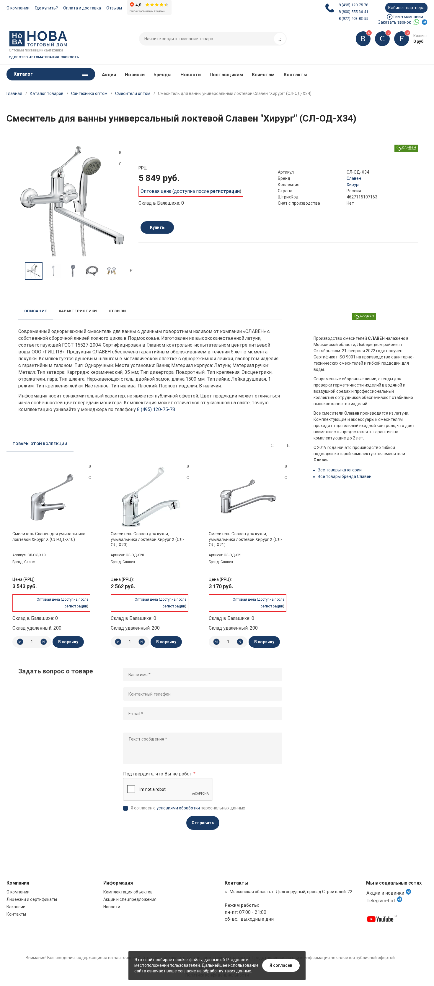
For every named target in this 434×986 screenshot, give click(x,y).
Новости (190, 74)
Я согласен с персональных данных (188, 808)
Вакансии (15, 906)
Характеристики (78, 311)
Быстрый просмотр (52, 497)
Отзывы (114, 8)
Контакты (296, 74)
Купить (157, 227)
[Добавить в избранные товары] (89, 477)
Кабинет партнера (406, 7)
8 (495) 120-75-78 (353, 5)
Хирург (353, 184)
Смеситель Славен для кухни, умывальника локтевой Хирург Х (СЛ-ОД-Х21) (245, 539)
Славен (354, 178)
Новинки (135, 74)
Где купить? (46, 8)
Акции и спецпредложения (129, 899)
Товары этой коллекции (39, 444)
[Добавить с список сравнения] (89, 466)
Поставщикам (226, 74)
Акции (109, 74)
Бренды (163, 74)
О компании (18, 8)
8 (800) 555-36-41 (353, 11)
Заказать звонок (394, 22)
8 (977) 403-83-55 (353, 18)
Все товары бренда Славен (344, 476)
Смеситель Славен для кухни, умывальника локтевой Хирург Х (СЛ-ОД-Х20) (147, 539)
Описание (35, 311)
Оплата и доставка (82, 8)
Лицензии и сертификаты (31, 899)
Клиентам (263, 74)
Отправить (203, 822)
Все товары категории (340, 470)
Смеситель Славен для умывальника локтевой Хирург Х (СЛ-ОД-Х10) (48, 536)
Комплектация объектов (128, 892)
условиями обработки (178, 808)
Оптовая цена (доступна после (190, 191)
